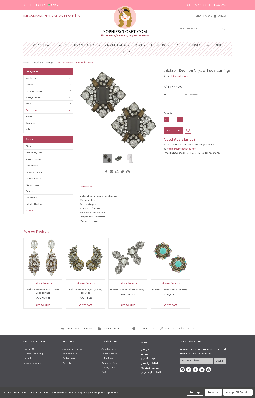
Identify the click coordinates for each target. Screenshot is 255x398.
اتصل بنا (145, 354)
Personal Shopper (32, 363)
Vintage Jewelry (116, 45)
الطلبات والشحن (150, 363)
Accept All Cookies (238, 392)
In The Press (107, 358)
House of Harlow (34, 172)
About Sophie (108, 349)
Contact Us (29, 349)
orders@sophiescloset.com (181, 148)
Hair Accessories (86, 45)
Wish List (66, 363)
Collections (158, 45)
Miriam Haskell (33, 185)
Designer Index (109, 354)
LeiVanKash (31, 197)
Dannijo (29, 191)
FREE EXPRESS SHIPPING (79, 328)
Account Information (72, 349)
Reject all (213, 392)
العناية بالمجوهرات (151, 372)
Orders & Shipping (33, 354)
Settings (195, 392)
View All (30, 210)
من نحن (145, 349)
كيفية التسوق (148, 358)
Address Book (69, 354)
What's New (41, 45)
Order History (69, 358)
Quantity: (168, 113)
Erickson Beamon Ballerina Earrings (128, 289)
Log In (186, 5)
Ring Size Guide (109, 363)
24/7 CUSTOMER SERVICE (180, 328)
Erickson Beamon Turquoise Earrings (170, 289)
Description (86, 186)
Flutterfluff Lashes (34, 204)
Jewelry (62, 45)
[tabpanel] (43, 273)
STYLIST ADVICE (146, 328)
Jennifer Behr (32, 165)
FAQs (104, 372)
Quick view (43, 265)
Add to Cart (43, 305)
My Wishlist (224, 5)
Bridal (138, 45)
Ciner (28, 146)
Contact (127, 52)
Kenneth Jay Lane (34, 153)
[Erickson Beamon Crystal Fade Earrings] (107, 159)
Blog (218, 45)
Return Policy (29, 358)
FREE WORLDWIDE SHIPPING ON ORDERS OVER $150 (51, 16)
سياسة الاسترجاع (150, 368)
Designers (194, 45)
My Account (204, 5)
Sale (208, 45)
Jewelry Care (108, 368)
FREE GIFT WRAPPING (115, 328)
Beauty (178, 45)
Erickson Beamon (34, 178)
